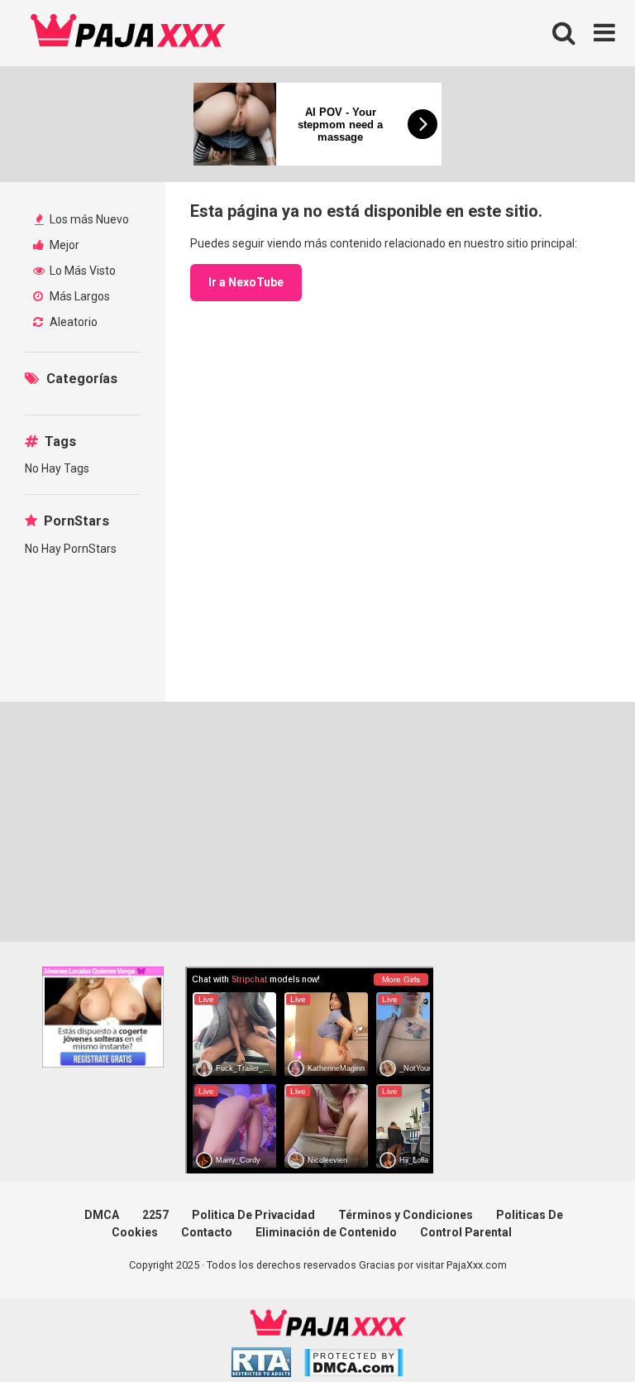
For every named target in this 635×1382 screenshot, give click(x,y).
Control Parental (466, 1232)
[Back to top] (579, 1332)
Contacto (206, 1232)
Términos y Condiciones (405, 1214)
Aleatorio (72, 322)
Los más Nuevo (88, 219)
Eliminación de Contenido (326, 1232)
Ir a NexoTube (246, 282)
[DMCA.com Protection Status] (353, 1365)
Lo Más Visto (81, 270)
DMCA (101, 1214)
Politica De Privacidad (253, 1214)
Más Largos (78, 296)
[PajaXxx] (128, 33)
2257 (155, 1214)
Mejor (63, 245)
